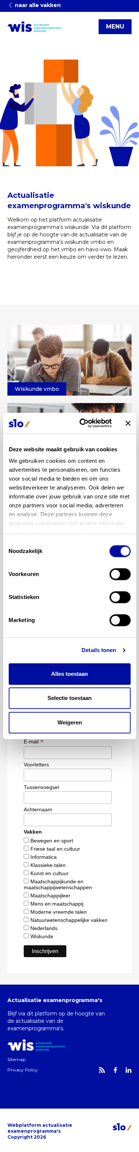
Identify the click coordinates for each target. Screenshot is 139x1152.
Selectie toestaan (69, 698)
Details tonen (99, 650)
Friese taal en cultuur (55, 849)
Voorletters (36, 765)
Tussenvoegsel (41, 787)
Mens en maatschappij (56, 904)
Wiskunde (41, 936)
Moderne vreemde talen (58, 912)
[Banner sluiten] (127, 423)
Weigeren (69, 722)
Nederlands (43, 928)
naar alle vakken (37, 5)
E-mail (33, 741)
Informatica (43, 857)
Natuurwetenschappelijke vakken (68, 920)
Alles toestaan (69, 674)
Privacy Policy (22, 1070)
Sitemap (16, 1059)
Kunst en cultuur (49, 873)
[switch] (119, 574)
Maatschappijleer (50, 896)
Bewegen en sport (51, 841)
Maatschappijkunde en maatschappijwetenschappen (58, 884)
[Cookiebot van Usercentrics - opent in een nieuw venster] (83, 423)
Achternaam (38, 809)
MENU (115, 26)
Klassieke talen (48, 865)
